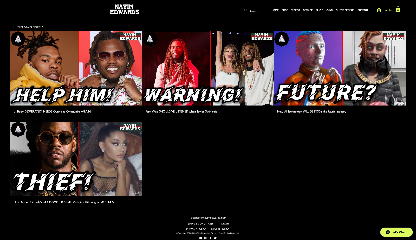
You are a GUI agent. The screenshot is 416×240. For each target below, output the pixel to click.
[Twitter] (215, 238)
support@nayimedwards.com (208, 217)
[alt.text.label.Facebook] (210, 238)
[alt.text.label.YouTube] (200, 238)
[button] (397, 9)
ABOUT (225, 223)
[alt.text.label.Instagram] (205, 238)
